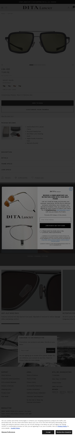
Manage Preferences (8, 432)
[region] (37, 427)
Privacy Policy (62, 426)
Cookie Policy (15, 428)
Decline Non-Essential (64, 432)
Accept (48, 432)
